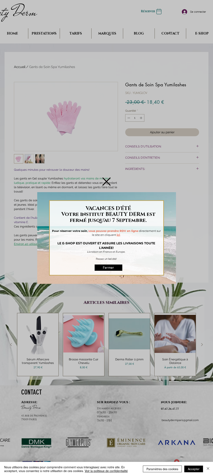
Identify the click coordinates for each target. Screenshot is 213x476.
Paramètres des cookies (162, 469)
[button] (106, 181)
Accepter (193, 469)
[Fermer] (208, 469)
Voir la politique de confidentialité (106, 471)
